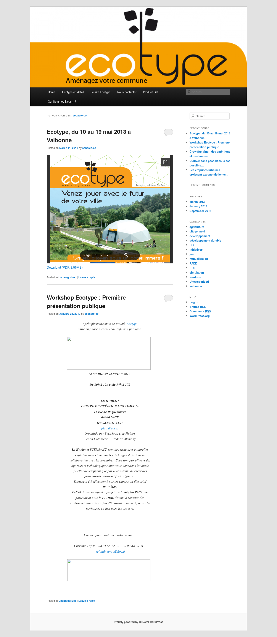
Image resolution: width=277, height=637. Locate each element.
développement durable (205, 240)
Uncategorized (67, 277)
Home (51, 92)
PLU (192, 268)
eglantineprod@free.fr (110, 551)
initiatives (196, 249)
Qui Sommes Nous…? (62, 101)
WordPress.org (200, 316)
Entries (198, 307)
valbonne (196, 286)
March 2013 (197, 202)
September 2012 (200, 211)
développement (200, 236)
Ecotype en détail (73, 92)
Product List (150, 92)
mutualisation (199, 258)
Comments (200, 311)
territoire (195, 277)
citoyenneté (197, 231)
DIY (192, 245)
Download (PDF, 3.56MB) (65, 267)
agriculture (197, 227)
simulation (197, 272)
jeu (192, 254)
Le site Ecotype (100, 92)
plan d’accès (110, 428)
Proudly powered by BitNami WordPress (138, 622)
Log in (194, 302)
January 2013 (198, 206)
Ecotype (132, 323)
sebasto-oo (80, 115)
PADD (193, 263)
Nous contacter (126, 92)
